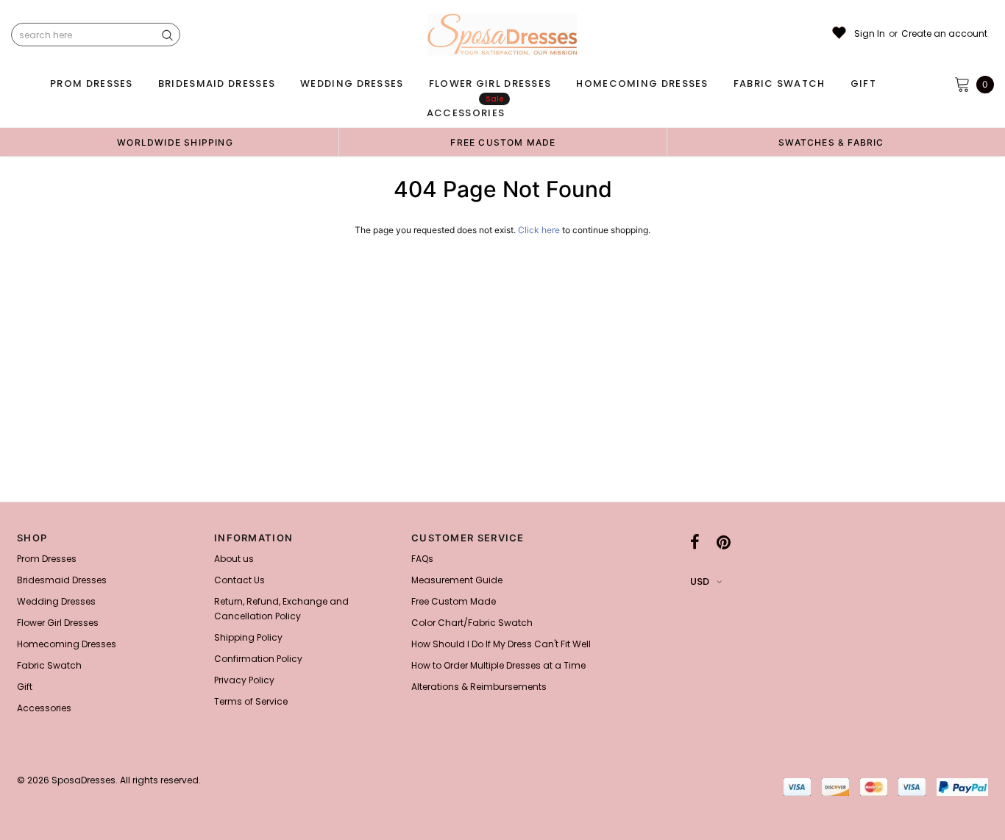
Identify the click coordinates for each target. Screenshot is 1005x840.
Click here (540, 229)
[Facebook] (695, 542)
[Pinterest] (724, 542)
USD (699, 581)
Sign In (869, 34)
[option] (175, 142)
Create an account (944, 34)
